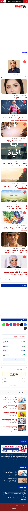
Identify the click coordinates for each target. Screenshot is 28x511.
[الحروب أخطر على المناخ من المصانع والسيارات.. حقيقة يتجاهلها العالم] (14, 239)
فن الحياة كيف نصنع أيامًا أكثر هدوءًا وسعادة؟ (15, 228)
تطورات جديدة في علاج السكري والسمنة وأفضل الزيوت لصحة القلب (9, 399)
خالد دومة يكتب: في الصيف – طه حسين (14, 76)
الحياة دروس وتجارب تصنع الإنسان (16, 140)
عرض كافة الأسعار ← (14, 360)
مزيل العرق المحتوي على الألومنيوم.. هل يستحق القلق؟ (10, 406)
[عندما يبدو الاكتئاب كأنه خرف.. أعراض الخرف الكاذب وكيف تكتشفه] (22, 428)
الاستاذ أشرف (23, 248)
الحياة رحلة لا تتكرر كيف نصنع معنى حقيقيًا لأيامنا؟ (15, 186)
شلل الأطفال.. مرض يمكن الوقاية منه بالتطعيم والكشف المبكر (14, 118)
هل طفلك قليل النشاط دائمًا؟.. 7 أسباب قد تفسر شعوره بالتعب (9, 413)
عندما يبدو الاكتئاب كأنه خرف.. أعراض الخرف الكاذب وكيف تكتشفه (10, 427)
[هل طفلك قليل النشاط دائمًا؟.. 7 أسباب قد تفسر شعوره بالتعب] (22, 414)
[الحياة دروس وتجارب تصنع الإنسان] (14, 129)
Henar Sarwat (23, 115)
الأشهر (7, 392)
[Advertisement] (14, 33)
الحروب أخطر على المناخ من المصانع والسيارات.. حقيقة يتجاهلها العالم (15, 251)
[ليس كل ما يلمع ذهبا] (14, 86)
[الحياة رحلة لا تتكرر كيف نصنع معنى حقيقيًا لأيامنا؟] (14, 175)
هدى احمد (24, 74)
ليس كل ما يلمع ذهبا (20, 97)
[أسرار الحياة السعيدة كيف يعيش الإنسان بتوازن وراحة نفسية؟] (14, 196)
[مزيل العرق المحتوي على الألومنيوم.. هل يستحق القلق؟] (22, 407)
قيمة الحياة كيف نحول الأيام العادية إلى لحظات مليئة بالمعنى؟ (15, 164)
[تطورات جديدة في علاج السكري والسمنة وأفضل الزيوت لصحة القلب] (22, 400)
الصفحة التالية (7, 279)
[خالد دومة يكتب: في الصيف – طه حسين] (14, 66)
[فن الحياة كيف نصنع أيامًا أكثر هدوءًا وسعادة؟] (14, 217)
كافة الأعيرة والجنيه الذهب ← (14, 385)
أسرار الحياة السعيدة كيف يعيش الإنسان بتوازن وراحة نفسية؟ (16, 207)
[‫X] (19, 462)
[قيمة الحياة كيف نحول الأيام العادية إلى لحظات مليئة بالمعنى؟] (14, 151)
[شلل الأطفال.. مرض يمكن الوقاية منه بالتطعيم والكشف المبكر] (14, 107)
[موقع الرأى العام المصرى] (20, 6)
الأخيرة (21, 392)
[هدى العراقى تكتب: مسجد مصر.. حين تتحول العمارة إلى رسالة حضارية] (14, 261)
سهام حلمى (23, 95)
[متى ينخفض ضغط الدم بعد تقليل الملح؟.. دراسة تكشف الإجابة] (22, 421)
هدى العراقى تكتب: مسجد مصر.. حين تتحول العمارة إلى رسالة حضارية (15, 273)
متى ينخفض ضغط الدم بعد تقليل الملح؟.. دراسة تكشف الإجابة (9, 420)
